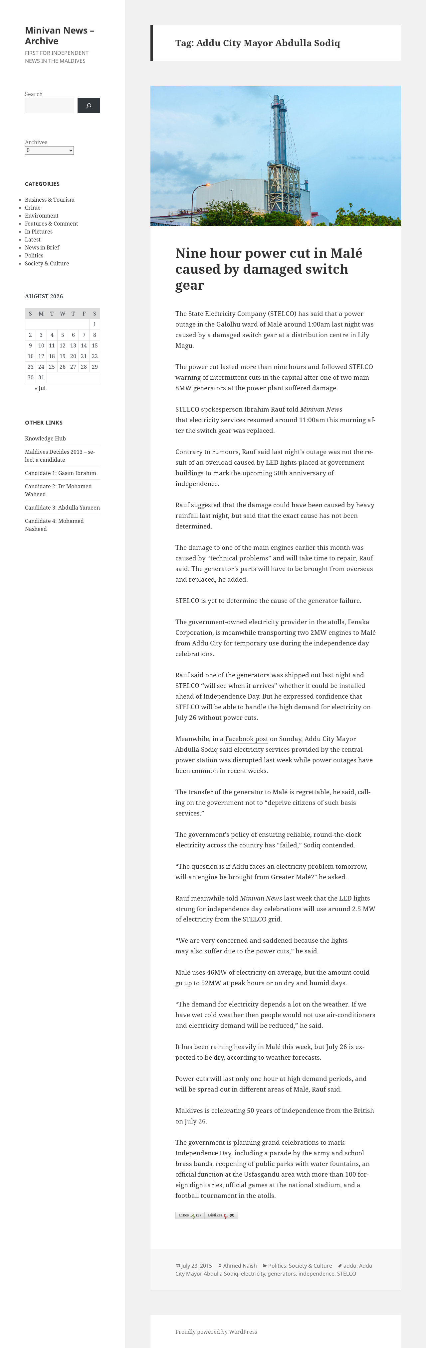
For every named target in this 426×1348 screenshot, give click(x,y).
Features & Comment (51, 223)
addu (349, 1265)
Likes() (190, 1214)
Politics (34, 255)
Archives (36, 142)
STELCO (346, 1273)
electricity (253, 1273)
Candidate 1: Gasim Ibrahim (60, 473)
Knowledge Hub (45, 438)
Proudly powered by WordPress (216, 1331)
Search (34, 94)
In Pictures (39, 231)
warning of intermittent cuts (218, 377)
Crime (33, 207)
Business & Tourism (50, 199)
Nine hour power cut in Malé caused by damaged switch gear (268, 268)
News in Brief (42, 247)
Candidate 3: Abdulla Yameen (62, 507)
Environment (42, 215)
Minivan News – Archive (60, 35)
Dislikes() (221, 1214)
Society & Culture (47, 263)
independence (316, 1273)
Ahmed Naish (240, 1265)
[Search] (89, 105)
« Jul (40, 388)
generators (282, 1273)
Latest (33, 239)
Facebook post (246, 738)
